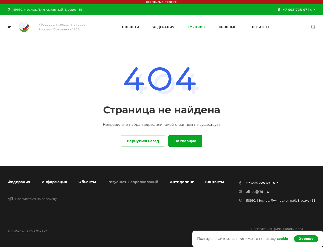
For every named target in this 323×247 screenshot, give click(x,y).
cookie (282, 239)
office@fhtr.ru (257, 191)
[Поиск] (313, 27)
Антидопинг (182, 181)
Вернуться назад (143, 141)
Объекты (87, 181)
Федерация (19, 181)
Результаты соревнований (132, 181)
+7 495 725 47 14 (297, 9)
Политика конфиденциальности (277, 229)
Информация (54, 181)
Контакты (214, 181)
